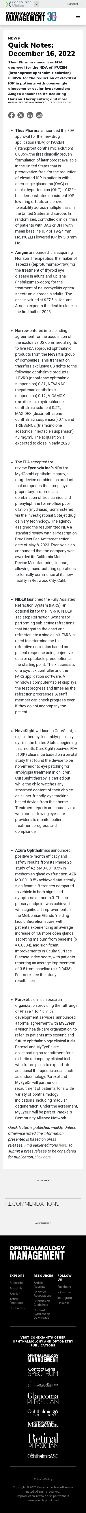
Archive (15, 1294)
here (32, 980)
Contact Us (17, 1308)
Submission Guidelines (42, 1303)
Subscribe (17, 1283)
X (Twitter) (65, 1292)
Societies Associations (43, 1294)
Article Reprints (39, 1284)
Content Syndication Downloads (42, 1314)
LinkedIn (63, 1303)
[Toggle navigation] (78, 16)
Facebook (64, 1287)
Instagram (65, 1298)
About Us (16, 1288)
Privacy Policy (43, 1479)
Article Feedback (16, 1301)
